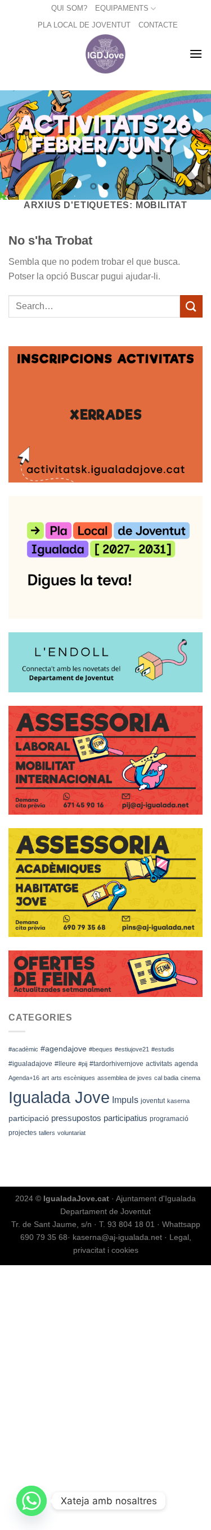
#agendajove (64, 1048)
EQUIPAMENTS (122, 8)
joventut (153, 1101)
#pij (82, 1063)
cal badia (166, 1077)
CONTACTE (158, 25)
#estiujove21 (132, 1049)
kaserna (178, 1100)
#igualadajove (30, 1064)
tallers (47, 1132)
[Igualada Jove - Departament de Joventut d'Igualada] (105, 53)
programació (169, 1119)
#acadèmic (23, 1049)
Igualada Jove (59, 1097)
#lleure (65, 1064)
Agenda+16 (23, 1077)
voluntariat (71, 1132)
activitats (159, 1064)
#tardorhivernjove (116, 1064)
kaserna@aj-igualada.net (117, 1237)
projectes (22, 1133)
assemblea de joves (124, 1077)
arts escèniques (73, 1077)
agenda (186, 1064)
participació (28, 1118)
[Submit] (191, 306)
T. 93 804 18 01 (127, 1224)
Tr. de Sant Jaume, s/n (51, 1224)
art (45, 1077)
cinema (190, 1077)
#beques (101, 1049)
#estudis (162, 1049)
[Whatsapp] (31, 1501)
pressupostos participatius (99, 1118)
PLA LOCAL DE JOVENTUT (84, 25)
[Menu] (196, 53)
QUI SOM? (69, 8)
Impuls (125, 1100)
